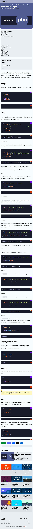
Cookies (3, 48)
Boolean (4, 66)
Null (3, 68)
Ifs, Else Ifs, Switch (4, 37)
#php (17, 8)
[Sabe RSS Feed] (9, 523)
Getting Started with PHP (14, 4)
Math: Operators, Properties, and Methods (8, 36)
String (4, 63)
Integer (4, 62)
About (21, 520)
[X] (6, 523)
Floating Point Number (6, 65)
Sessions (3, 49)
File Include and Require (5, 45)
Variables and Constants (5, 34)
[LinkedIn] (8, 523)
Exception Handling (5, 54)
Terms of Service (27, 523)
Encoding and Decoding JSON (6, 47)
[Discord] (2, 523)
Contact (21, 521)
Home (2, 4)
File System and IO (4, 46)
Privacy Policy (26, 521)
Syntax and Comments (5, 33)
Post (18, 442)
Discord (9, 442)
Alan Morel (13, 8)
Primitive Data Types (25, 4)
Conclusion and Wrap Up (5, 55)
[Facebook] (4, 523)
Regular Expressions (5, 51)
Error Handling (4, 53)
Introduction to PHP (5, 32)
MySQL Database (4, 52)
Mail (2, 50)
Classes (6, 4)
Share (14, 442)
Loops (3, 38)
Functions (3, 39)
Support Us (4, 442)
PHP (21, 168)
